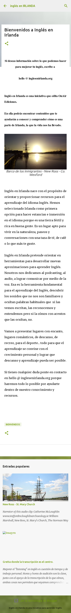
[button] (6, 43)
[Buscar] (66, 5)
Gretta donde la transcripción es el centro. (28, 561)
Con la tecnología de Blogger (37, 600)
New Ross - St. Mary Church (19, 504)
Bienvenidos (13, 424)
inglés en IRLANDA (22, 5)
